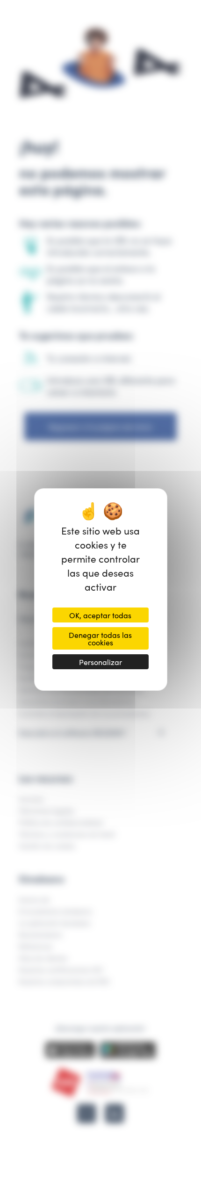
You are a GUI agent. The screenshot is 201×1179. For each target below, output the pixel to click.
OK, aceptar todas (100, 615)
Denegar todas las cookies (100, 638)
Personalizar (100, 662)
